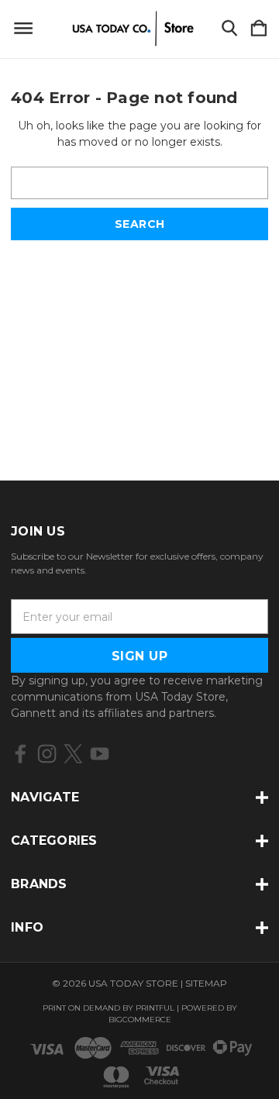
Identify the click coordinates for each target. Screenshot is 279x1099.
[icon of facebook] (20, 753)
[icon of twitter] (73, 753)
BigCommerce (139, 1020)
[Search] (229, 29)
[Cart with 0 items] (258, 29)
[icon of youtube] (99, 753)
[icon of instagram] (47, 753)
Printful (155, 1008)
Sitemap (206, 983)
